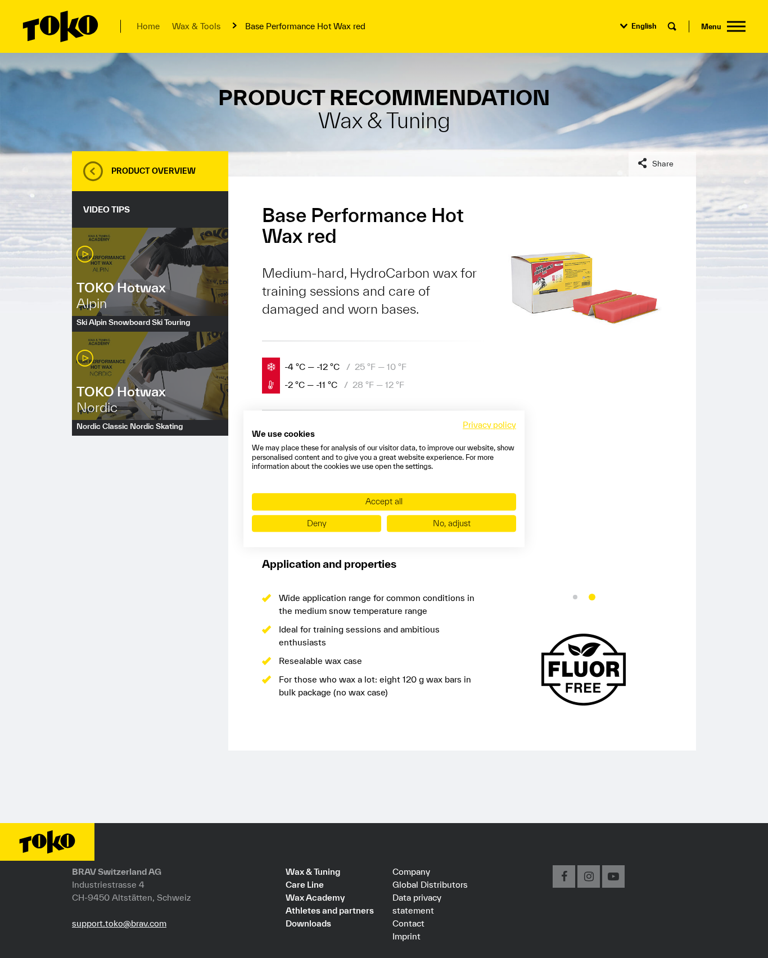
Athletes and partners (330, 910)
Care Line (305, 884)
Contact (408, 923)
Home (148, 26)
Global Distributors (430, 884)
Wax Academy (315, 897)
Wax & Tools (196, 26)
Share (663, 163)
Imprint (406, 936)
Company (411, 871)
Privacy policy (489, 425)
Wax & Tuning (313, 871)
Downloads (308, 923)
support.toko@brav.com (119, 923)
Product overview (153, 170)
